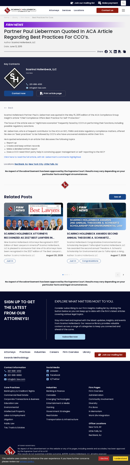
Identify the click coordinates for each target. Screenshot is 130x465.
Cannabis (51, 395)
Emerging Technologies (58, 399)
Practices (25, 352)
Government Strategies (58, 411)
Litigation (8, 419)
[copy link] (124, 51)
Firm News (25, 17)
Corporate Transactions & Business (21, 399)
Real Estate (52, 415)
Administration (96, 395)
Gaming (50, 407)
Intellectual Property (14, 411)
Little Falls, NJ (51, 164)
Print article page (53, 93)
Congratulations (90, 261)
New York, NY (95, 427)
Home (6, 17)
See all (117, 196)
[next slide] (123, 274)
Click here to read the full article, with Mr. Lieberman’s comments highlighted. (42, 157)
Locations (79, 10)
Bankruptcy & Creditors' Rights (19, 391)
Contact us (107, 10)
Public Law (9, 423)
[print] (119, 51)
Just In (10, 261)
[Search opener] (123, 3)
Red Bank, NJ (21, 164)
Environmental (11, 407)
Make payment (110, 3)
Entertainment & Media (58, 403)
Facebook (55, 375)
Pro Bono (93, 407)
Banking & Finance (55, 391)
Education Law (11, 403)
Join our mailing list (84, 3)
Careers (54, 352)
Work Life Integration (99, 415)
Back (10, 107)
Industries (40, 352)
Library (15, 17)
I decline (104, 458)
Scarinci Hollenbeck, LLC (23, 42)
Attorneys (54, 10)
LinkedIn (54, 371)
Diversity (93, 403)
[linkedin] (115, 51)
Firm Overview (71, 352)
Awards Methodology (16, 357)
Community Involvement (101, 399)
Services (66, 10)
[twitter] (110, 51)
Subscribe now (70, 336)
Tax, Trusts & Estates (14, 427)
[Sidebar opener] (123, 10)
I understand (120, 458)
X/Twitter (55, 379)
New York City (36, 164)
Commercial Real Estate (16, 395)
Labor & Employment (14, 415)
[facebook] (106, 51)
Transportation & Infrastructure (62, 419)
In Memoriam (95, 411)
